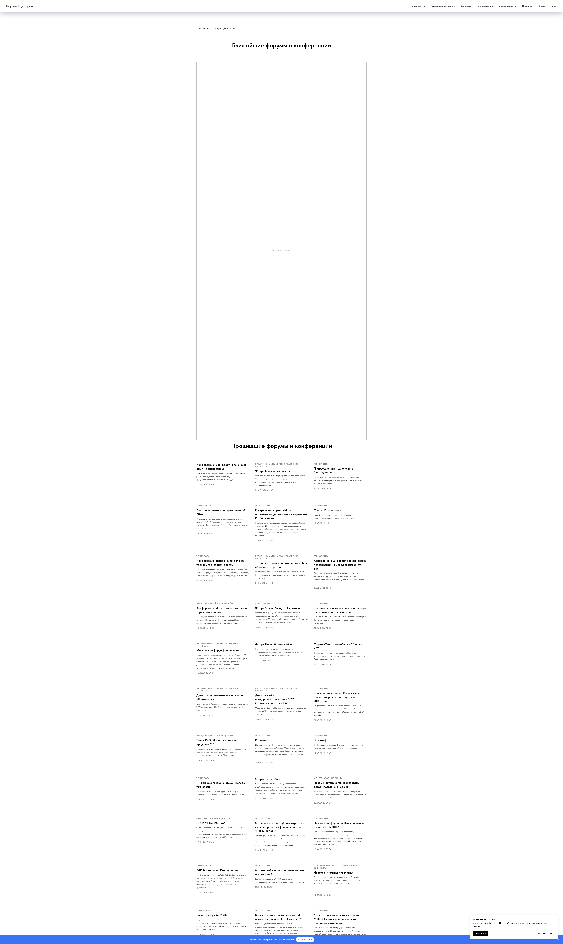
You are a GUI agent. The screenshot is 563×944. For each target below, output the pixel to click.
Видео (542, 6)
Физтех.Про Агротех (327, 510)
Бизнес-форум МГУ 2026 (212, 915)
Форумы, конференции (226, 28)
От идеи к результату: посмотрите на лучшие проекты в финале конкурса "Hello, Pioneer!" (279, 827)
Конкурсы (465, 6)
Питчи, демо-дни (485, 6)
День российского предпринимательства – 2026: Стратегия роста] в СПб (275, 699)
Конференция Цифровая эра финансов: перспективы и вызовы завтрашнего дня (340, 564)
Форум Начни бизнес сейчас (274, 644)
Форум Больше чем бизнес (273, 471)
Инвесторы (528, 6)
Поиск (554, 6)
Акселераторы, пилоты (443, 6)
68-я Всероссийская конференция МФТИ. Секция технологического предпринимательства (336, 919)
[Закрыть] (558, 939)
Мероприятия (419, 6)
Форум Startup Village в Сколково (277, 608)
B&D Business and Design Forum (217, 870)
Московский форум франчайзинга (218, 650)
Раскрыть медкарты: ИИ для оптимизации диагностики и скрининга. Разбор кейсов (281, 514)
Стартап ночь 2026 (267, 779)
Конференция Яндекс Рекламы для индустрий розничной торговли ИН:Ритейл (337, 697)
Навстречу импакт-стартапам (333, 872)
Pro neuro (261, 740)
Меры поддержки (507, 6)
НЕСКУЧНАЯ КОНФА (210, 823)
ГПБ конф (320, 740)
